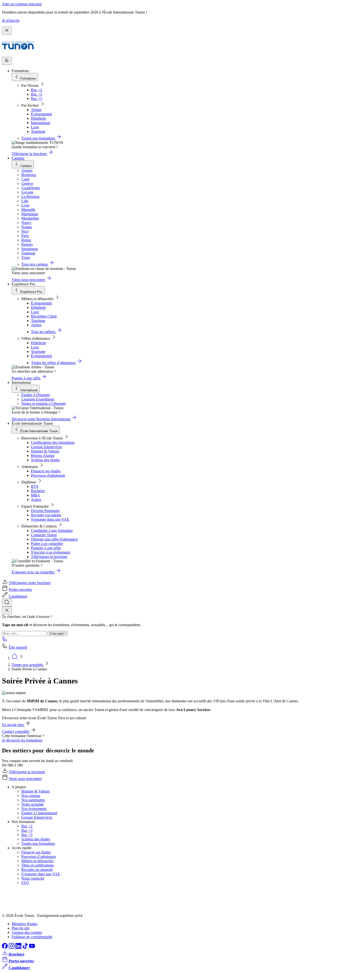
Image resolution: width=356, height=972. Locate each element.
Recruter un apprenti (37, 870)
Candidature (18, 596)
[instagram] (12, 947)
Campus (18, 158)
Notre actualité (32, 804)
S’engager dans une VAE (40, 874)
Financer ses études (46, 471)
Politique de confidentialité (32, 937)
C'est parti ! (58, 633)
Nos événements (33, 809)
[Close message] (7, 31)
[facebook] (5, 947)
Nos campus (30, 796)
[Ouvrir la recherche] (7, 603)
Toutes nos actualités (28, 665)
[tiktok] (25, 947)
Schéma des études (45, 460)
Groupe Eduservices (46, 447)
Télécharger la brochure (49, 557)
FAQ (25, 883)
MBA (35, 495)
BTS (34, 486)
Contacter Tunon (44, 535)
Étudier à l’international (39, 813)
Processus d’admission (38, 856)
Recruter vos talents (46, 515)
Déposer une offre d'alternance (54, 539)
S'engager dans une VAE (50, 519)
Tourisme (38, 131)
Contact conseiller (16, 731)
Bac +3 (36, 94)
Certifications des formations (53, 442)
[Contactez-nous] (5, 640)
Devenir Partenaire (45, 511)
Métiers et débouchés (37, 861)
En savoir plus (13, 725)
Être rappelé (18, 647)
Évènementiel (41, 114)
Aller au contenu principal (22, 4)
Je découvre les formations (22, 740)
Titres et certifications (37, 865)
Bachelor (38, 491)
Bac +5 (36, 98)
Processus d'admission (48, 475)
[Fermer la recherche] (7, 611)
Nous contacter (32, 878)
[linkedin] (18, 947)
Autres (36, 499)
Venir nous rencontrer (25, 779)
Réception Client (44, 316)
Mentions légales (24, 924)
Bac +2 (36, 90)
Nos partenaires (33, 800)
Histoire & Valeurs (45, 451)
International (40, 123)
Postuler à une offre (46, 548)
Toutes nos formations (38, 843)
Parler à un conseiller (47, 544)
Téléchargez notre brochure (30, 583)
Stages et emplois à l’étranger (43, 403)
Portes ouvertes (20, 589)
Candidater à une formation (52, 530)
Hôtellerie (38, 118)
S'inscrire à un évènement (50, 552)
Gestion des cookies (27, 932)
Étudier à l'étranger (35, 395)
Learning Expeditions (37, 399)
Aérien (36, 110)
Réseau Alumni (42, 455)
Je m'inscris (10, 20)
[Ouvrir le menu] (7, 61)
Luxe (35, 127)
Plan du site (20, 928)
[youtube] (32, 947)
